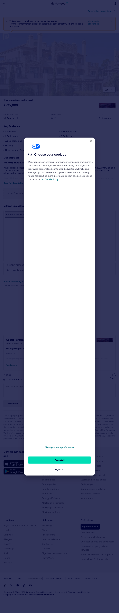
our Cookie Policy (49, 179)
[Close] (91, 141)
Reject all (59, 469)
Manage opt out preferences (59, 447)
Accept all (60, 460)
